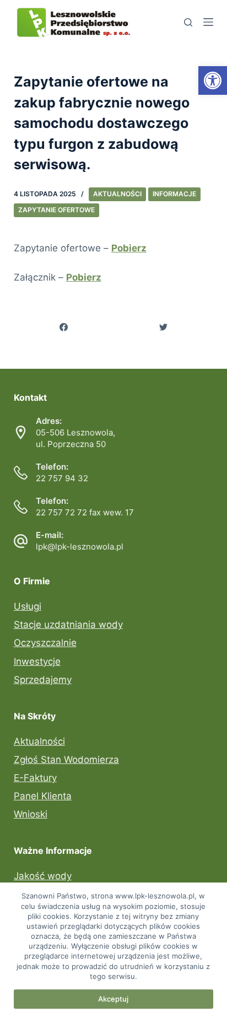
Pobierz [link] (129, 248)
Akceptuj (113, 998)
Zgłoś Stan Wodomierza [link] (66, 759)
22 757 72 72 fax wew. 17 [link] (85, 512)
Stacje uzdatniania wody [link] (68, 624)
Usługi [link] (27, 606)
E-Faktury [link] (35, 777)
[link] (212, 80)
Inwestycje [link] (37, 661)
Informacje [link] (174, 194)
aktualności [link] (117, 194)
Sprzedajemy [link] (43, 679)
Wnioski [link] (30, 814)
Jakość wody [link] (43, 875)
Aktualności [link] (39, 741)
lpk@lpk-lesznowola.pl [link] (79, 546)
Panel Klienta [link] (43, 795)
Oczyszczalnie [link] (45, 642)
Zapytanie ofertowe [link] (56, 210)
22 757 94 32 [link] (62, 478)
